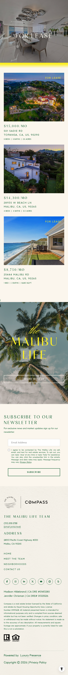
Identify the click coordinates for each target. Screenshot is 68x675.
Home (8, 553)
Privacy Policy (25, 462)
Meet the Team (14, 559)
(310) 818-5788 (10, 523)
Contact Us (12, 569)
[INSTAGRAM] (15, 581)
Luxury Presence (30, 655)
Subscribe (34, 472)
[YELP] (58, 581)
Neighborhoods (15, 564)
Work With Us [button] (34, 379)
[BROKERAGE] (49, 581)
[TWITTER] (32, 581)
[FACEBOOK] (7, 581)
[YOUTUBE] (41, 581)
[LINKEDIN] (24, 581)
